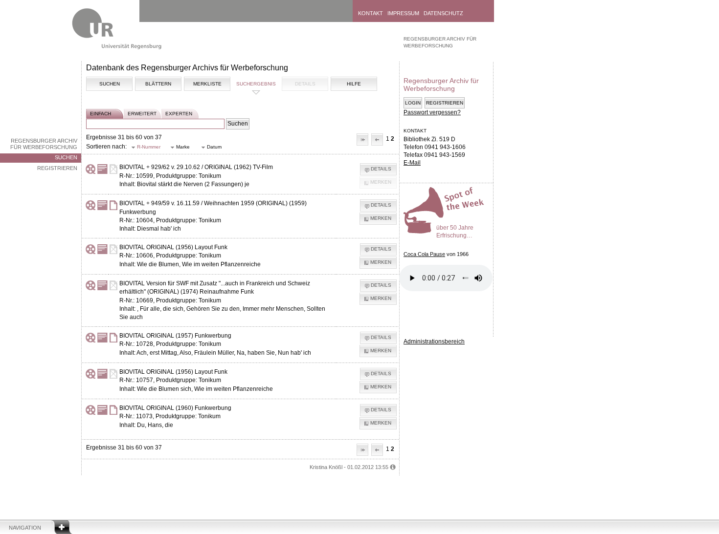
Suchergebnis (256, 83)
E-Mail (412, 162)
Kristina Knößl (326, 467)
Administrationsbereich (434, 341)
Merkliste (207, 83)
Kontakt (370, 13)
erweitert (142, 113)
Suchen (66, 157)
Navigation (25, 528)
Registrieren (57, 168)
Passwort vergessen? (432, 112)
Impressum (403, 13)
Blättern (158, 83)
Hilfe (354, 83)
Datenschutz (443, 13)
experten (178, 113)
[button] (362, 139)
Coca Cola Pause (424, 254)
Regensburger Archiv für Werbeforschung (43, 144)
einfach (100, 113)
